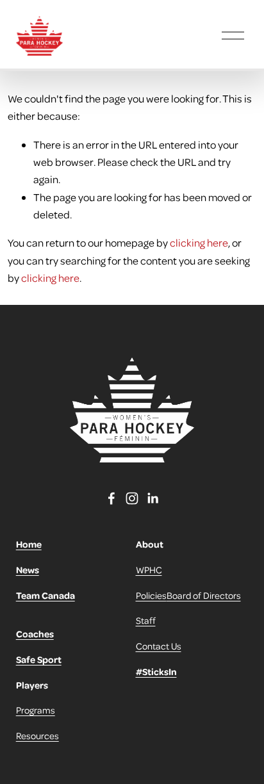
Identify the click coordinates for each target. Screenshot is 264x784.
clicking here (199, 242)
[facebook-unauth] (111, 498)
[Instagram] (132, 498)
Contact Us (158, 645)
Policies (151, 595)
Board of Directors (204, 595)
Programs (35, 709)
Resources (37, 735)
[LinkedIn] (152, 498)
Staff (146, 620)
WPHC (149, 569)
